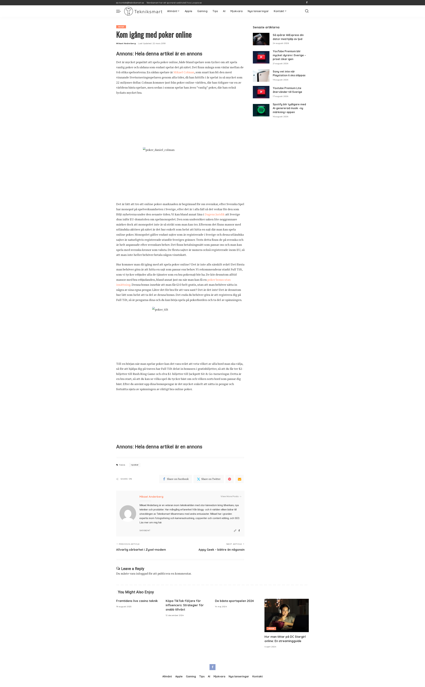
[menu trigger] (120, 11)
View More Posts (230, 496)
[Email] (239, 479)
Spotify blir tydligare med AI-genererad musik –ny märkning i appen (289, 108)
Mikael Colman (183, 72)
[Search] (307, 11)
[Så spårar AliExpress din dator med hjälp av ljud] (261, 39)
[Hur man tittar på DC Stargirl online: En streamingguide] (286, 615)
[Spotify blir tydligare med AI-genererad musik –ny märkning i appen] (261, 110)
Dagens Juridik (215, 214)
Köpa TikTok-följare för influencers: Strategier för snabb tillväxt (185, 605)
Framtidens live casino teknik (137, 601)
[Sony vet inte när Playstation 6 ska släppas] (261, 75)
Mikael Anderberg (126, 43)
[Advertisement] (180, 122)
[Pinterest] (229, 479)
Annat (121, 27)
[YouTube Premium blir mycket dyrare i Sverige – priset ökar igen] (261, 57)
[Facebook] (307, 2)
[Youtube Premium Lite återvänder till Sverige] (261, 92)
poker (135, 465)
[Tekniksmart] (143, 11)
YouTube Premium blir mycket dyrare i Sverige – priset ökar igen (289, 55)
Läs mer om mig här (150, 522)
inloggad (142, 573)
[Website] (235, 531)
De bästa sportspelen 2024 (234, 601)
